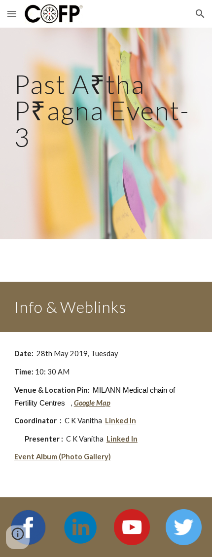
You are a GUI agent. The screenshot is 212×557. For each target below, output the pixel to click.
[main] (106, 133)
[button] (12, 13)
